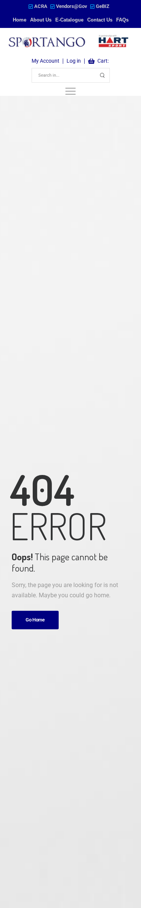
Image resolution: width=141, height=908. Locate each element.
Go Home (35, 620)
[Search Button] (102, 75)
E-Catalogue (69, 20)
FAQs (122, 20)
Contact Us (99, 20)
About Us (41, 20)
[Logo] (69, 42)
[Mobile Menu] (70, 91)
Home (19, 20)
